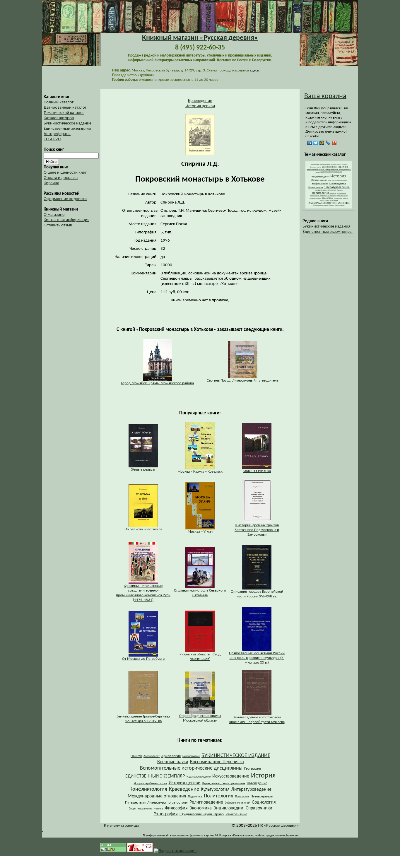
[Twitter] (316, 143)
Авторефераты (57, 134)
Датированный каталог (65, 107)
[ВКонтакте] (310, 143)
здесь (254, 70)
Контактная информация (66, 220)
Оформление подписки (65, 199)
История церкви (200, 106)
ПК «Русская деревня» (278, 825)
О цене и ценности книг (65, 172)
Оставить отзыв (58, 225)
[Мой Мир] (322, 143)
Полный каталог (58, 102)
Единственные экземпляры (327, 232)
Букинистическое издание (67, 123)
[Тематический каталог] (328, 207)
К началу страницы (121, 825)
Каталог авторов (59, 118)
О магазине (54, 215)
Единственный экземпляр (67, 129)
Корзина (51, 183)
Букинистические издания (326, 226)
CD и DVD (52, 139)
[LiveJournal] (328, 143)
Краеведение (200, 101)
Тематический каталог (64, 113)
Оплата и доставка (61, 178)
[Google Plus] (334, 143)
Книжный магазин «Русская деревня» (200, 38)
